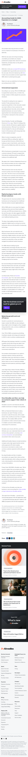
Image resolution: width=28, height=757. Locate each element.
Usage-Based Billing (5, 706)
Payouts (3, 727)
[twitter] (9, 538)
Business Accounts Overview (5, 657)
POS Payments (4, 693)
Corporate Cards (5, 671)
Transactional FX (4, 724)
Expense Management (6, 673)
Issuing (2, 729)
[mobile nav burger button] (25, 2)
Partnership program (19, 695)
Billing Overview (4, 699)
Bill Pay (2, 675)
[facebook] (7, 538)
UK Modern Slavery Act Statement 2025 (19, 754)
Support (16, 713)
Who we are (17, 683)
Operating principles (19, 686)
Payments (3, 722)
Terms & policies (18, 688)
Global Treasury (18, 660)
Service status (18, 717)
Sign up (7, 307)
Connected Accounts (6, 717)
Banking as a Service (19, 657)
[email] (14, 538)
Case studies (17, 706)
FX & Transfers (4, 662)
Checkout (3, 686)
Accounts (3, 720)
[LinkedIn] (6, 738)
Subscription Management (7, 704)
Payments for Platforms (20, 662)
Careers (16, 693)
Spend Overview (5, 668)
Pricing (16, 668)
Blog (7, 12)
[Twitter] (3, 738)
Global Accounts (5, 660)
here (10, 754)
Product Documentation (20, 675)
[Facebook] (1, 738)
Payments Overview (5, 684)
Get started (22, 6)
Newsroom (17, 708)
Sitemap (20, 736)
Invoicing (3, 702)
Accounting (13, 12)
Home (3, 12)
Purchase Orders (5, 677)
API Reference (18, 677)
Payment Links (4, 691)
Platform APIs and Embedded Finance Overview (5, 714)
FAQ (16, 710)
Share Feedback (18, 715)
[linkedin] (12, 538)
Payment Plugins (5, 688)
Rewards (17, 697)
